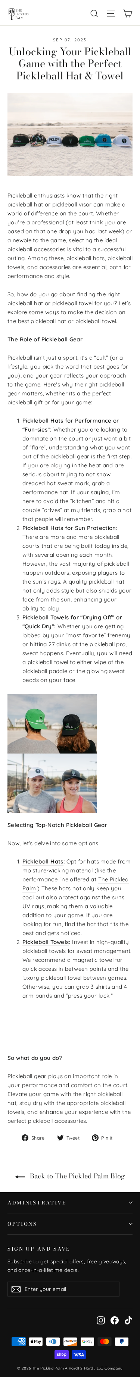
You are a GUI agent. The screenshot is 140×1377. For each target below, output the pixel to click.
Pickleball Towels (45, 941)
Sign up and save (38, 1248)
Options (22, 1224)
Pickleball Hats (42, 861)
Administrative (36, 1202)
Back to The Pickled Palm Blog (76, 1176)
